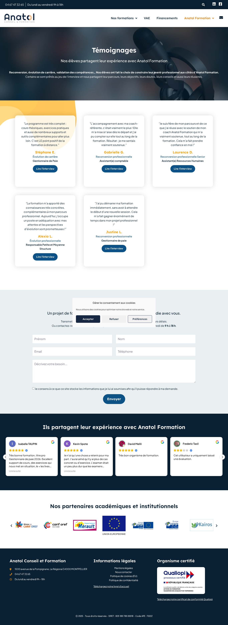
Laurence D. (183, 152)
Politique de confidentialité (123, 580)
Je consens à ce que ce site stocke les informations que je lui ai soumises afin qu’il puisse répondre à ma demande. (106, 388)
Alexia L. (45, 236)
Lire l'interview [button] (45, 168)
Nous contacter (123, 572)
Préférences (140, 319)
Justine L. (114, 232)
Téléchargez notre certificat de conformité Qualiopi (185, 599)
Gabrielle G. (114, 152)
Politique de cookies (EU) (123, 576)
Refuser (114, 319)
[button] (203, 5)
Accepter (88, 319)
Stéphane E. (45, 152)
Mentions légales (123, 568)
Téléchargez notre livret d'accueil (111, 586)
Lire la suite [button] (15, 471)
